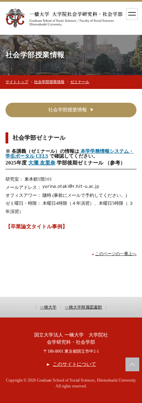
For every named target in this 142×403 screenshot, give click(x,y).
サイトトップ (17, 82)
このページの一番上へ (115, 254)
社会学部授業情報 (49, 82)
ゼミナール (79, 82)
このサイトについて (74, 364)
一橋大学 (48, 307)
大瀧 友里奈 (41, 162)
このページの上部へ (132, 364)
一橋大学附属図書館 (83, 307)
